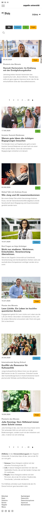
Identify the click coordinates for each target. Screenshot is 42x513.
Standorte (5, 500)
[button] (2, 511)
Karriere (4, 503)
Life (26, 27)
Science (17, 27)
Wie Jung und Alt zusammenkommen (21, 195)
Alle (9, 27)
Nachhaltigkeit (25, 496)
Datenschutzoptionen (27, 500)
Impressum (24, 503)
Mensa (4, 507)
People (33, 27)
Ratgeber (4, 505)
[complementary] (7, 2)
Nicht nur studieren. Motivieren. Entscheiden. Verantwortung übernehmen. (18, 252)
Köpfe (3, 498)
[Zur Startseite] (31, 6)
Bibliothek (5, 496)
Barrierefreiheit (25, 505)
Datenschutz (25, 498)
